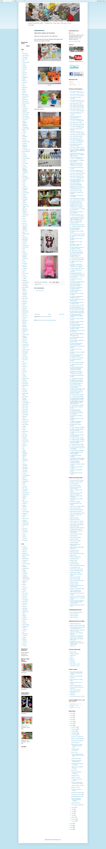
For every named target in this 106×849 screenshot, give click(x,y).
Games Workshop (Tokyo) (76, 534)
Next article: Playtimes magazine (76, 772)
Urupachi (25, 635)
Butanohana (25, 101)
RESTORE (25, 390)
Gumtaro (25, 194)
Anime (24, 64)
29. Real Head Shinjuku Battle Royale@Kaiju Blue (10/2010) (77, 399)
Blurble (24, 92)
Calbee (24, 104)
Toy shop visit (26, 492)
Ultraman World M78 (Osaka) (77, 480)
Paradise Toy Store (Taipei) (76, 481)
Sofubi (24, 429)
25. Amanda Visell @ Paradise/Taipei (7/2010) (75, 410)
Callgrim (24, 106)
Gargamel (25, 176)
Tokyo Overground (25, 479)
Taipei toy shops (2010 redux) (77, 580)
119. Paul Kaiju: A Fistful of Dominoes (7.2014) (76, 145)
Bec (23, 84)
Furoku (24, 165)
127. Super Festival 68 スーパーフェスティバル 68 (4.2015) (77, 126)
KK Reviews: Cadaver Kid (77, 736)
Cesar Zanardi (26, 112)
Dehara (24, 138)
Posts (72, 82)
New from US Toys (75, 787)
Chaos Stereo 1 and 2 (75, 664)
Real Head (25, 382)
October (74, 731)
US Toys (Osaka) (74, 542)
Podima (24, 370)
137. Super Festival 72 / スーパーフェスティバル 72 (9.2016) (77, 101)
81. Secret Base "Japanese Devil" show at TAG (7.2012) (76, 252)
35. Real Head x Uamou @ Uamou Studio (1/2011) (76, 383)
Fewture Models (26, 158)
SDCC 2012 (25, 404)
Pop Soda (25, 371)
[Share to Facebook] (57, 282)
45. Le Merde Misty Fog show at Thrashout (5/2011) (77, 355)
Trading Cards (26, 494)
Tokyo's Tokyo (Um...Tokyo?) (76, 521)
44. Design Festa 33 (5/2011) (77, 357)
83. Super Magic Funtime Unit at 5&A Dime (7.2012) (77, 248)
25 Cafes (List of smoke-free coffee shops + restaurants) (76, 636)
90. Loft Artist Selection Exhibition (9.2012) (75, 229)
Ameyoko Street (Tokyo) (75, 685)
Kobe (24, 260)
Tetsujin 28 (25, 460)
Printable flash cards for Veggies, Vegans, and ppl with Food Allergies (77, 643)
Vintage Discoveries (25, 521)
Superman (25, 445)
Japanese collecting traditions (25, 228)
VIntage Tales (26, 523)
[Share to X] (55, 282)
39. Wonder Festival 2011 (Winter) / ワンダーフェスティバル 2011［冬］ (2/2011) (77, 372)
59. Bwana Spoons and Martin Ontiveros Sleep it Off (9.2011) (77, 312)
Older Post (61, 314)
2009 (71, 825)
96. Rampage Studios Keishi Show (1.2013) (76, 212)
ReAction (25, 380)
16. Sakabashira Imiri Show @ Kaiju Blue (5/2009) (77, 435)
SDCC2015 (25, 413)
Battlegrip (25, 553)
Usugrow (25, 509)
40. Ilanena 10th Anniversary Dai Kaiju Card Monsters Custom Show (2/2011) (76, 368)
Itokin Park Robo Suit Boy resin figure (77, 764)
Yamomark (25, 530)
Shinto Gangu (26, 421)
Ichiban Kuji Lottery (25, 212)
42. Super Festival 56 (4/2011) (77, 362)
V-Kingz (24, 637)
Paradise (25, 354)
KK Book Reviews (24, 256)
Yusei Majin (25, 531)
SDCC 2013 (25, 406)
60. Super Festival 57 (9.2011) (77, 309)
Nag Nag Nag (26, 334)
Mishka (24, 318)
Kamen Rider (26, 245)
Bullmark (25, 97)
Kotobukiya (25, 263)
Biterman (72, 658)
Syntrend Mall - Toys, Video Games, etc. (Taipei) (76, 493)
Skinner (24, 426)
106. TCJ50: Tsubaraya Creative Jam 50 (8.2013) (76, 184)
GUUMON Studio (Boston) (76, 529)
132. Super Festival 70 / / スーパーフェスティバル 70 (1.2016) (77, 113)
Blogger (59, 839)
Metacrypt (25, 306)
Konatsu (24, 262)
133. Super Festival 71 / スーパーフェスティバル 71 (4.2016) (77, 110)
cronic (24, 133)
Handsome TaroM (25, 200)
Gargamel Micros (75, 775)
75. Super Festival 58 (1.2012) (77, 268)
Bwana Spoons (26, 103)
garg (24, 174)
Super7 (24, 443)
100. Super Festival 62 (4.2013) (77, 200)
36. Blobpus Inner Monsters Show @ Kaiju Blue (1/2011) (76, 380)
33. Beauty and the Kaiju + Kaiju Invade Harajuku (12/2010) (77, 389)
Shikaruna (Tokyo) (74, 539)
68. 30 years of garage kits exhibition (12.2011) (76, 288)
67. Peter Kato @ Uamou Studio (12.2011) (76, 291)
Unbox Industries (25, 506)
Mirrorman (25, 317)
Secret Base (25, 414)
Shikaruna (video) (74, 582)
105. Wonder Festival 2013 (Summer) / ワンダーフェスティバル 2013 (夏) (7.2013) (77, 188)
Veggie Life (25, 513)
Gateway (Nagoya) (74, 517)
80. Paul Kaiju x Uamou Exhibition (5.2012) (75, 255)
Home (49, 314)
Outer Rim (25, 601)
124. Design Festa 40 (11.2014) (77, 134)
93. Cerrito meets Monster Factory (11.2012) (76, 222)
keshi (24, 250)
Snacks (24, 428)
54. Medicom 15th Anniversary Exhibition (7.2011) (77, 328)
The (23, 462)
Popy (24, 373)
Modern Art (25, 320)
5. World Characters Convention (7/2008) (75, 462)
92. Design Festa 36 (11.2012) (77, 224)
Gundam (25, 196)
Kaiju (24, 235)
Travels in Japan (25, 496)
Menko (24, 305)
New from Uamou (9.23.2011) (75, 749)
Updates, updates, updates (77, 785)
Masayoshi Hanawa (25, 294)
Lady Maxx (72, 662)
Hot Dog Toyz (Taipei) (75, 501)
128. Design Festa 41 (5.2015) (77, 124)
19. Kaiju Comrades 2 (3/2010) (77, 427)
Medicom (25, 303)
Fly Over (24, 160)
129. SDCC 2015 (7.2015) (76, 122)
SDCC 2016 (25, 407)
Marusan (25, 291)
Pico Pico (25, 363)
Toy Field (25, 487)
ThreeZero (25, 470)
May (73, 813)
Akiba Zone (25, 57)
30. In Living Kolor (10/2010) (76, 396)
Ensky (24, 153)
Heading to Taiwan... (76, 777)
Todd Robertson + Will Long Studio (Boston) (76, 531)
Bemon (24, 85)
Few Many (25, 156)
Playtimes (25, 366)
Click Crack (25, 119)
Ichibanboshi (25, 214)
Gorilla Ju (25, 191)
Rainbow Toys (26, 378)
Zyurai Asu (25, 540)
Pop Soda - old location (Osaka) (77, 596)
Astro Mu (25, 72)
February (74, 819)
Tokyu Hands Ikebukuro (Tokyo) (77, 513)
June (73, 811)
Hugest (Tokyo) (73, 560)
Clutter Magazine (25, 122)
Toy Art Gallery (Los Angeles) (76, 522)
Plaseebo (25, 606)
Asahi (24, 71)
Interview (25, 221)
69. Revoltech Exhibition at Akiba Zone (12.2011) (76, 285)
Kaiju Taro (25, 241)
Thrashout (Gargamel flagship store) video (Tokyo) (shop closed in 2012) (77, 602)
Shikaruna (25, 419)
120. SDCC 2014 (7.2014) (76, 142)
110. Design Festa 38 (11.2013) (77, 173)
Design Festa (26, 568)
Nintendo (25, 340)
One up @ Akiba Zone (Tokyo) (77, 553)
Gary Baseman (26, 177)
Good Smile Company (25, 189)
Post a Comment (40, 290)
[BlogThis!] (54, 282)
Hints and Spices (25, 209)
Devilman (25, 143)
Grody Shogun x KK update (77, 794)
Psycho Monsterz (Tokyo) (76, 511)
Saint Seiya (25, 401)
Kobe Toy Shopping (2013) (76, 612)
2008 (71, 827)
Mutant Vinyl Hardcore (25, 330)
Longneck (25, 276)
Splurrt (24, 433)
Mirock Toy (25, 315)
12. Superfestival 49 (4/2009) (76, 444)
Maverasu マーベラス (75, 707)
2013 (71, 721)
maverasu (25, 296)
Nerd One (25, 339)
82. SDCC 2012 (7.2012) (75, 250)
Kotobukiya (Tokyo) (74, 551)
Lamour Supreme (25, 266)
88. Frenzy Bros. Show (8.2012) (77, 234)
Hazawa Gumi (26, 579)
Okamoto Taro (26, 344)
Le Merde (25, 268)
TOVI (24, 484)
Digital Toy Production (25, 145)
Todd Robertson (26, 475)
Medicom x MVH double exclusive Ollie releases (77, 783)
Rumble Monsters (25, 399)
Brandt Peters (26, 96)
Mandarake (25, 285)
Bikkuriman (25, 87)
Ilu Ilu (24, 218)
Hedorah (25, 204)
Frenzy (24, 161)
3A (23, 52)
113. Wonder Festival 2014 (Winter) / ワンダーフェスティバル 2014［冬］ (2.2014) (77, 164)
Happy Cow (72, 645)
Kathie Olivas (26, 247)
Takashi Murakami (25, 452)
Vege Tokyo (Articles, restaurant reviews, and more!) (77, 630)
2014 (71, 719)
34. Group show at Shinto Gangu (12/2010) (76, 386)
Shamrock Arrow (25, 417)
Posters (24, 375)
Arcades (24, 67)
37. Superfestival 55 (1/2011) (76, 378)
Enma (71, 657)
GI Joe (24, 183)
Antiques (25, 65)
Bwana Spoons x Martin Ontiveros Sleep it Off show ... (76, 746)
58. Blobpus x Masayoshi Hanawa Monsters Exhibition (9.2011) (76, 316)
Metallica (25, 308)
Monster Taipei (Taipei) (75, 485)
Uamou (39, 284)
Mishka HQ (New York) (75, 557)
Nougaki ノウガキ (74, 705)
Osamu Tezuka (26, 349)
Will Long (25, 528)
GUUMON (25, 198)
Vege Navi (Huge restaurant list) (77, 625)
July (73, 809)
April (73, 815)
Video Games (26, 518)
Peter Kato (25, 359)
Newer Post (37, 314)
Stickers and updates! (76, 758)
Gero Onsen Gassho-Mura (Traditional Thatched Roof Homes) (76, 673)
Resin (24, 388)
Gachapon (25, 166)
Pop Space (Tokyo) (74, 550)
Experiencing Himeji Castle (76, 676)
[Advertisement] (49, 302)
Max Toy (24, 299)
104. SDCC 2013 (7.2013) (76, 190)
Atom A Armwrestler (25, 76)
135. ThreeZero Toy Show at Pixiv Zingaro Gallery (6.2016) (77, 105)
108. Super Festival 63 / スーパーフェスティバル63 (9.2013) (77, 177)
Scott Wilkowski (26, 402)
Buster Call (25, 99)
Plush (24, 368)
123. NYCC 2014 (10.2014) (76, 136)
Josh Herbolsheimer (26, 233)
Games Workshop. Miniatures (25, 170)
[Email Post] (50, 282)
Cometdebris (25, 127)
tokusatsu (25, 476)
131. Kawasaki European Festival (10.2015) (76, 117)
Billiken (24, 89)
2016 (71, 715)
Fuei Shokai (25, 163)
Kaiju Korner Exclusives (25, 239)
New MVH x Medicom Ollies (77, 792)
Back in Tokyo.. (74, 752)
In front (24, 219)
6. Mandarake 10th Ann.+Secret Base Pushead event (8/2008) (77, 459)
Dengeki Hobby (26, 141)
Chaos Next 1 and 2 (74, 665)
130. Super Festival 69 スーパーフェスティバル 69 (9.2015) (77, 120)
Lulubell (24, 278)
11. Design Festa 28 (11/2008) (77, 446)
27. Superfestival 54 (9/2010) (76, 405)
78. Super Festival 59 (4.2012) (77, 259)
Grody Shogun (26, 192)
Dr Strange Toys (26, 149)
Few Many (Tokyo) (74, 558)
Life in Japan (25, 273)
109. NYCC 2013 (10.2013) (76, 175)
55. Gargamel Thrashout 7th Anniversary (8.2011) (76, 325)
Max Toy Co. (25, 593)
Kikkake (24, 252)
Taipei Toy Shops (74, 617)
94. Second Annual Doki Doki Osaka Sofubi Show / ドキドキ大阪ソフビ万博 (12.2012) (77, 219)
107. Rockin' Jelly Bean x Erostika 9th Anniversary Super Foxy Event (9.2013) (77, 181)
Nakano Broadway (25, 337)
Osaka (24, 347)
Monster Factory (24, 323)
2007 (71, 829)
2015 (71, 717)
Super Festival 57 (75, 742)
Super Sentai (25, 441)
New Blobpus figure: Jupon (77, 796)
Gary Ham (25, 179)
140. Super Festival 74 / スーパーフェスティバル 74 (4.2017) (77, 92)
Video (24, 516)
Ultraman (25, 503)
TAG (24, 448)
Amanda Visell (26, 62)
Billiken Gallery (26, 555)
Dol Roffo (25, 148)
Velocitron (25, 515)
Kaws (24, 248)
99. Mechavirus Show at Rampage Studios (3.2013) (76, 202)
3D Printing (25, 53)
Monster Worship (24, 326)
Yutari (24, 533)
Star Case (25, 434)
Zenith (24, 535)
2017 (71, 713)
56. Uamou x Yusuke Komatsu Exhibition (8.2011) (77, 322)
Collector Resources (25, 125)
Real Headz (25, 383)
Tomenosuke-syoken (26, 627)
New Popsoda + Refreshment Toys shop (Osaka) (77, 525)
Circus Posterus (26, 117)
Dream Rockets (26, 151)
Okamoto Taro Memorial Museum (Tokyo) (75, 487)
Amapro (24, 546)
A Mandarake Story (75, 802)
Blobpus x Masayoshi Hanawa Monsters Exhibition (76, 800)
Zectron (24, 643)
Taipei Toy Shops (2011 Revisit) (77, 565)
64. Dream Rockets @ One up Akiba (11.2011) (77, 300)
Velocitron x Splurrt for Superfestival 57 (76, 761)
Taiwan (24, 450)
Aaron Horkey (26, 55)
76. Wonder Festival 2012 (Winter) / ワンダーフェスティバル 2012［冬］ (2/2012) (77, 265)
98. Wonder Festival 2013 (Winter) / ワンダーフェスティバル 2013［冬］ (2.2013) (77, 206)
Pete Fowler (25, 358)
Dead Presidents (25, 136)
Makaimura (25, 283)
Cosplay (24, 131)
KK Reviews (25, 258)
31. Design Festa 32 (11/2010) (77, 394)
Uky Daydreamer (25, 501)
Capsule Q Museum (25, 110)
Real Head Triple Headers (77, 740)
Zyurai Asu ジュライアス (75, 704)
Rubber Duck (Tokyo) (75, 519)
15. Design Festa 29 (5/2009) (77, 437)
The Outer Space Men (25, 468)
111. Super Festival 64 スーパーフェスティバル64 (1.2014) (77, 171)
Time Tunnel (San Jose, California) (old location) (75, 591)
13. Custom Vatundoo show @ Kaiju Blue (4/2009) (77, 442)
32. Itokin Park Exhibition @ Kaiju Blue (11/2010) (76, 392)
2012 (71, 723)
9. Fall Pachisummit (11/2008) (77, 450)
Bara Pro (25, 80)
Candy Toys (25, 108)
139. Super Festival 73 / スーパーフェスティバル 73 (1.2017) (77, 95)
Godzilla (24, 186)
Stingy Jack (72, 655)
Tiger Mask (25, 471)
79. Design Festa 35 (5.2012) (77, 257)
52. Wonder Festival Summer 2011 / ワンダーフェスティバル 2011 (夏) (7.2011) (77, 334)
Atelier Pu (25, 549)
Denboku (25, 139)
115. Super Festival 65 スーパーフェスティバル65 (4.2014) (77, 158)
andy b (72, 33)
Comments (73, 84)
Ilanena (24, 216)
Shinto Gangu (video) (75, 578)
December (74, 727)
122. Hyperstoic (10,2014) (76, 138)
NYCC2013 (25, 342)
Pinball (24, 364)
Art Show (25, 69)
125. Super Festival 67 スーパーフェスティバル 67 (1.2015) (77, 132)
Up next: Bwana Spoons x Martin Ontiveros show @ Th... (77, 755)
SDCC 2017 (25, 409)
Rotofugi (24, 617)
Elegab (24, 569)
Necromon (72, 660)
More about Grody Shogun (77, 804)
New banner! (74, 770)
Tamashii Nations (25, 455)
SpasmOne (25, 431)
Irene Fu (24, 223)
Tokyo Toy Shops (74, 614)
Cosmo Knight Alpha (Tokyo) (76, 570)
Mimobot (25, 313)
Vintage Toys (25, 524)
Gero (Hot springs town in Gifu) (77, 696)
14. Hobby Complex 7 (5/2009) (77, 439)
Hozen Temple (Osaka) (75, 690)
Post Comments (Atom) (46, 316)
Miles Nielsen (26, 312)
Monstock (25, 328)
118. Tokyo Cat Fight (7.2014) (77, 147)
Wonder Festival (24, 639)
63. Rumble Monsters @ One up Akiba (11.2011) (77, 303)
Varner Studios (26, 511)
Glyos (24, 184)
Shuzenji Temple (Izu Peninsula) (75, 692)
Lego (24, 271)
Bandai (24, 79)
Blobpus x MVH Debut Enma (77, 738)
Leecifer (24, 270)
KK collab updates (75, 734)
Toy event (25, 486)
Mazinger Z (25, 301)
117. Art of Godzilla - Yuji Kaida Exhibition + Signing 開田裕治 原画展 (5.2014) (77, 150)
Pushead (25, 376)
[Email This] (52, 282)
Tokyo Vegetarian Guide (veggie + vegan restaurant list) (77, 627)
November (74, 729)
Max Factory (25, 298)
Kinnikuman (25, 254)
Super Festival (26, 624)
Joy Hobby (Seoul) (74, 483)
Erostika (24, 154)
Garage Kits (25, 172)
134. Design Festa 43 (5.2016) (77, 107)
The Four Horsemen (25, 465)
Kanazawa (72, 694)
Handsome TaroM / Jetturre (26, 577)
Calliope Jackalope (74, 653)
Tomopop (25, 629)
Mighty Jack (25, 310)
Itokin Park (25, 225)
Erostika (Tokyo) (74, 562)
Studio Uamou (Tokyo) (75, 572)
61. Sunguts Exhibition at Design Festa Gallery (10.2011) (77, 307)
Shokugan (25, 422)
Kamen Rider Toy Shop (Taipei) (77, 506)
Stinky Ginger (73, 652)
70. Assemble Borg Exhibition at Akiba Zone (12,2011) (77, 282)
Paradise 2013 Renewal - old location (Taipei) (76, 586)
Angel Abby (25, 548)
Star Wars (25, 436)
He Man (24, 202)
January (74, 821)
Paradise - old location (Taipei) (77, 588)
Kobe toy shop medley (75, 577)
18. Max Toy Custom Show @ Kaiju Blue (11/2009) (77, 430)
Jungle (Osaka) (73, 535)
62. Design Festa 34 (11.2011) (77, 305)
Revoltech (25, 391)
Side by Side (25, 424)
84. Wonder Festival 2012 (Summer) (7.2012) (76, 245)
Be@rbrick (25, 82)
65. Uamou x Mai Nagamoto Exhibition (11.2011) (76, 297)
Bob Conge (25, 94)
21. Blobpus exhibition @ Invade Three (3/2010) (75, 422)
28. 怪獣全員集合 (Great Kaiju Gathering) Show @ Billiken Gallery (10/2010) (77, 402)
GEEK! (24, 181)
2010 (71, 823)
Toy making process (25, 490)
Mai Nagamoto (26, 282)
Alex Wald (25, 58)
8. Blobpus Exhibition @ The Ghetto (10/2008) (76, 453)
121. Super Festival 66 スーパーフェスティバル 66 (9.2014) (77, 140)
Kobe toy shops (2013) (75, 508)
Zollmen (24, 536)
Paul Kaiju (25, 356)
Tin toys (24, 473)
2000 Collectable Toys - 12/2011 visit (75, 545)
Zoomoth (25, 538)
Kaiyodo (24, 243)
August (73, 807)
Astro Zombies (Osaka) (75, 537)
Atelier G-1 (25, 74)
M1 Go (24, 591)
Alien (24, 60)
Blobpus (24, 91)
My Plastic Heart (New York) (76, 568)
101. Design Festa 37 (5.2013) (77, 198)
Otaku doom (25, 351)
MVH (24, 332)
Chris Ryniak (25, 116)
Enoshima (72, 677)
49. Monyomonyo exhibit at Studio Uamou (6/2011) (76, 344)
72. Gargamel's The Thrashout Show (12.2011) (77, 276)
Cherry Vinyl (25, 114)
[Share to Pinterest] (58, 282)
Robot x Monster (24, 615)
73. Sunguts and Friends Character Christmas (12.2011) (77, 273)
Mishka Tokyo (73, 555)
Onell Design (25, 345)
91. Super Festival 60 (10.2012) (77, 226)
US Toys (24, 508)
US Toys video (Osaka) (75, 540)
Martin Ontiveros (25, 289)
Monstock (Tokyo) (74, 583)
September (74, 733)
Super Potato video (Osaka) (76, 509)
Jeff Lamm (25, 231)
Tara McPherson (25, 458)
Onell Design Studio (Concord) (77, 527)
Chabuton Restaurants (75, 623)
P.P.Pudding (25, 352)
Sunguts (24, 438)
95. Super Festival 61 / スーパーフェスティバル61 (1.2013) (77, 215)
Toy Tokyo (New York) (75, 567)
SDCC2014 (25, 411)
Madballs (25, 280)
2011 (71, 725)
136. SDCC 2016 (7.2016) (76, 103)
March (73, 817)
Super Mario (25, 440)
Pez (23, 361)
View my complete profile (74, 41)
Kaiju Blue (25, 237)
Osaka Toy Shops (74, 615)
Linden (24, 275)
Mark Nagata (25, 287)
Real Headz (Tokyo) (74, 563)
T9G (24, 446)
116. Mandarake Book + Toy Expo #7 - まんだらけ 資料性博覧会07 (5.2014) (77, 154)
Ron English (25, 396)
